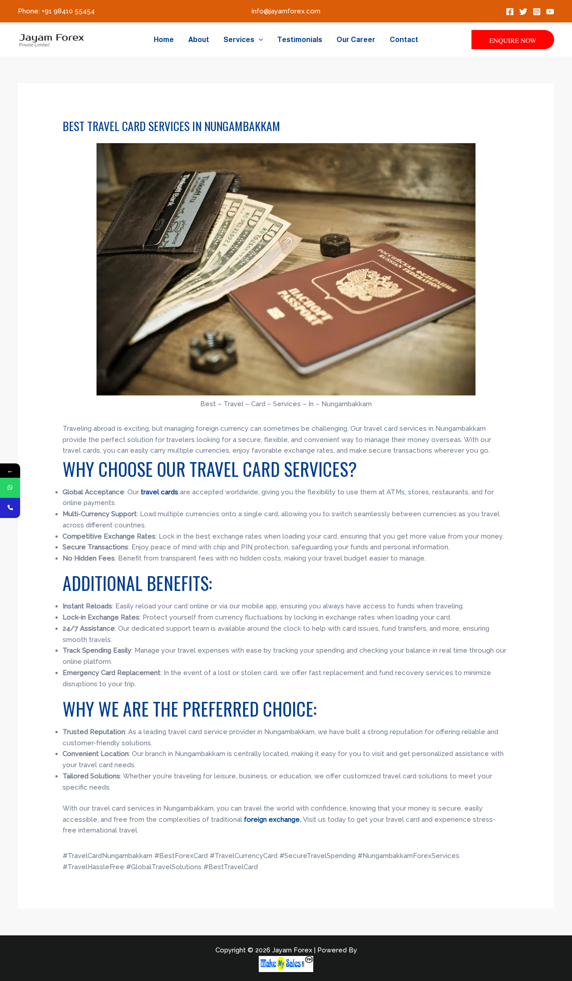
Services (238, 39)
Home (164, 39)
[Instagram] (537, 12)
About (198, 39)
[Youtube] (550, 12)
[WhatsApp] (10, 488)
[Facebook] (510, 12)
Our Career (355, 39)
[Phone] (10, 508)
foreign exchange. (273, 819)
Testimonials (299, 39)
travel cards (158, 492)
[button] (258, 39)
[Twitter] (523, 12)
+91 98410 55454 (68, 11)
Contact (404, 39)
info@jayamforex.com (286, 11)
